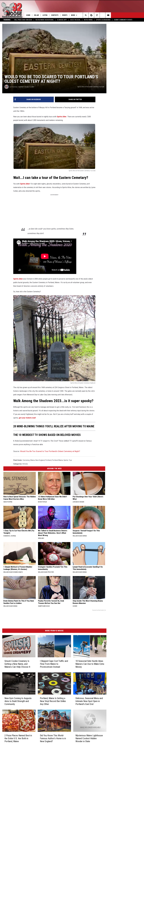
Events (64, 15)
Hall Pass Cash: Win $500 (23, 20)
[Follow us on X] (102, 15)
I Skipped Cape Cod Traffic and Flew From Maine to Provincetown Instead (54, 664)
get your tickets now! (27, 418)
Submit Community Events (123, 20)
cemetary (26, 460)
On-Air (36, 15)
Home (28, 15)
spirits (66, 460)
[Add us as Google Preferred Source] (91, 15)
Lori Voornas (13, 87)
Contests (54, 15)
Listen (45, 15)
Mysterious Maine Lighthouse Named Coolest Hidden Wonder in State (89, 738)
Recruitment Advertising (45, 20)
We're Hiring (88, 20)
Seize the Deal (75, 20)
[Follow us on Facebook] (97, 15)
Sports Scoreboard (103, 20)
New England (40, 460)
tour (70, 460)
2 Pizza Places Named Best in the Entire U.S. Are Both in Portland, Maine (18, 738)
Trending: (7, 20)
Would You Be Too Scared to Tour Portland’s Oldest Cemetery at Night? (50, 451)
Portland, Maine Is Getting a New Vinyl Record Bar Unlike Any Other (53, 701)
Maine (32, 460)
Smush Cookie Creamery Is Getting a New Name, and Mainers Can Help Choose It (17, 664)
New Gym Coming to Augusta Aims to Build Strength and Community (17, 701)
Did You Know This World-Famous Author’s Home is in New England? (53, 738)
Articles (25, 464)
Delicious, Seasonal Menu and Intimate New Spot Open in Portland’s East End (89, 701)
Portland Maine (57, 460)
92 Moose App (62, 20)
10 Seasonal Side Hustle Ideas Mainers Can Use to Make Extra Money (89, 664)
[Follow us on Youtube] (108, 15)
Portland (48, 460)
